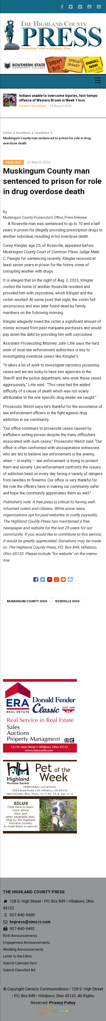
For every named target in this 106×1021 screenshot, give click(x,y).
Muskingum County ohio (27, 601)
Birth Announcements (20, 936)
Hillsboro (38, 106)
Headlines (23, 133)
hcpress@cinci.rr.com (30, 922)
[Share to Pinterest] (49, 579)
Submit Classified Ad (19, 970)
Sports (24, 106)
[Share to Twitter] (42, 579)
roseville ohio (67, 601)
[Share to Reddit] (56, 579)
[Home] (53, 35)
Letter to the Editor (17, 956)
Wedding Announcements (23, 949)
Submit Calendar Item (20, 963)
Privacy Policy (62, 1002)
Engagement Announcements (26, 943)
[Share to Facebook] (35, 579)
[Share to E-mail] (63, 579)
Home (7, 133)
